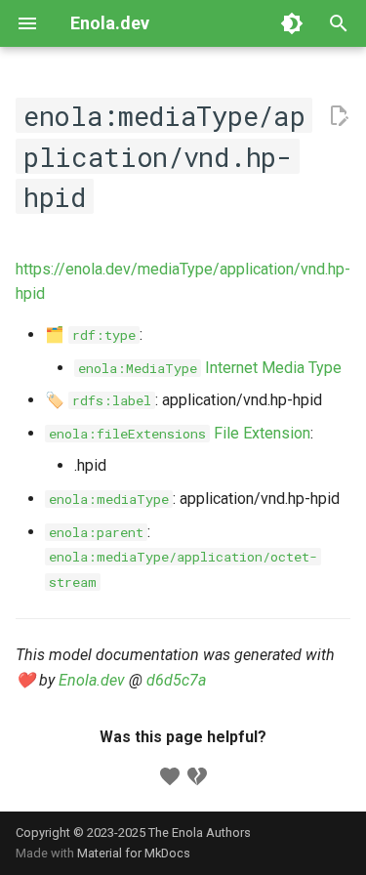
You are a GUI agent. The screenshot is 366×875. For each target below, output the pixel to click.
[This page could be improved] (197, 776)
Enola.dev (92, 680)
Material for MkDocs (133, 853)
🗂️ (90, 334)
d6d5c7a (176, 680)
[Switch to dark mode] (291, 23)
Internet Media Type (210, 367)
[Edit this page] (338, 116)
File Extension (179, 433)
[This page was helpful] (170, 776)
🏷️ (98, 400)
